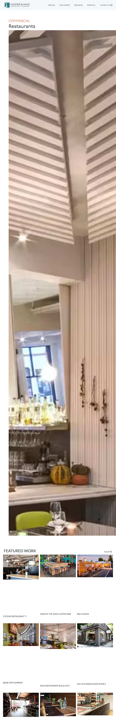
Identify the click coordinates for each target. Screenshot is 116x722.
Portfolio (91, 5)
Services (51, 5)
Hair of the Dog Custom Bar (55, 614)
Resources (78, 5)
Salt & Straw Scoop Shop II (91, 684)
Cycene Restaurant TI (14, 617)
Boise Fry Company (13, 683)
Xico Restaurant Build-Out (55, 686)
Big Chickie (83, 614)
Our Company (64, 5)
